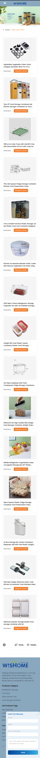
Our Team (6, 736)
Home (7, 30)
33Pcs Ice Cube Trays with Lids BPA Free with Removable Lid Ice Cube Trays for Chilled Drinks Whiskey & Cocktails (19, 146)
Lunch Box (6, 693)
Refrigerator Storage (10, 690)
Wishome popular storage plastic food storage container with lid (19, 623)
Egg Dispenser (7, 710)
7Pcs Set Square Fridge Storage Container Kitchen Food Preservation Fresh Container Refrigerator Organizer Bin (20, 186)
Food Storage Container (11, 700)
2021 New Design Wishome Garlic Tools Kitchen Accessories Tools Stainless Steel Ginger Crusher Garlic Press (19, 584)
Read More (7, 71)
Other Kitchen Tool (9, 697)
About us (5, 729)
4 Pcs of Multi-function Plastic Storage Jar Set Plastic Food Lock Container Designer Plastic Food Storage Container (20, 226)
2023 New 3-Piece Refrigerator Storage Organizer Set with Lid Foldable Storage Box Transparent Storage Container (19, 305)
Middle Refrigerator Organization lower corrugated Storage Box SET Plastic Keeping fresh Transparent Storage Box (19, 465)
